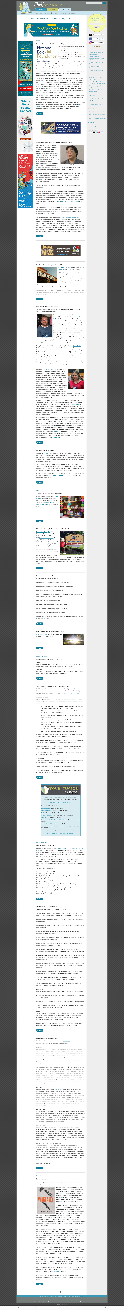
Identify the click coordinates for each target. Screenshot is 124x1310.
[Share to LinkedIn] (97, 132)
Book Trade (65, 10)
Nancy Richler (48, 453)
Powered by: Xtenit (62, 1304)
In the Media (69, 1301)
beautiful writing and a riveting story (59, 475)
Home (41, 10)
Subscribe (75, 1301)
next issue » (64, 1292)
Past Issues (48, 13)
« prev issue (57, 1292)
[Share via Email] (89, 132)
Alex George (58, 1089)
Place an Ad (56, 13)
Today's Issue (38, 13)
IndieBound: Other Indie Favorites (97, 118)
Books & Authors (92, 109)
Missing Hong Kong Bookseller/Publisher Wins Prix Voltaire (96, 58)
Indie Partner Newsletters (68, 13)
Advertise (46, 1301)
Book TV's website (75, 693)
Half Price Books (64, 267)
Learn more (78, 1307)
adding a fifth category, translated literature (70, 48)
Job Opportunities (81, 1301)
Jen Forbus (57, 1271)
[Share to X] (94, 132)
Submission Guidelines (54, 1301)
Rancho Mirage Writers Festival (68, 699)
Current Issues (63, 1301)
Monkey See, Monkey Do (43, 532)
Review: (94, 126)
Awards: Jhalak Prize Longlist (96, 112)
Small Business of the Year (46, 538)
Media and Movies (93, 96)
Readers (52, 10)
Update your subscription (77, 1296)
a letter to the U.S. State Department (71, 217)
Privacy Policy (89, 1301)
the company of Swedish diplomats (69, 201)
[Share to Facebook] (91, 132)
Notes (89, 75)
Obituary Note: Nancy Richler (96, 70)
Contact (41, 1301)
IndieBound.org (67, 1041)
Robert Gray (57, 437)
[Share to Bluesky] (102, 132)
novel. (57, 431)
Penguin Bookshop (75, 404)
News (89, 49)
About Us (37, 1301)
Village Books (77, 346)
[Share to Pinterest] (99, 132)
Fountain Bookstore (50, 369)
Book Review (91, 123)
